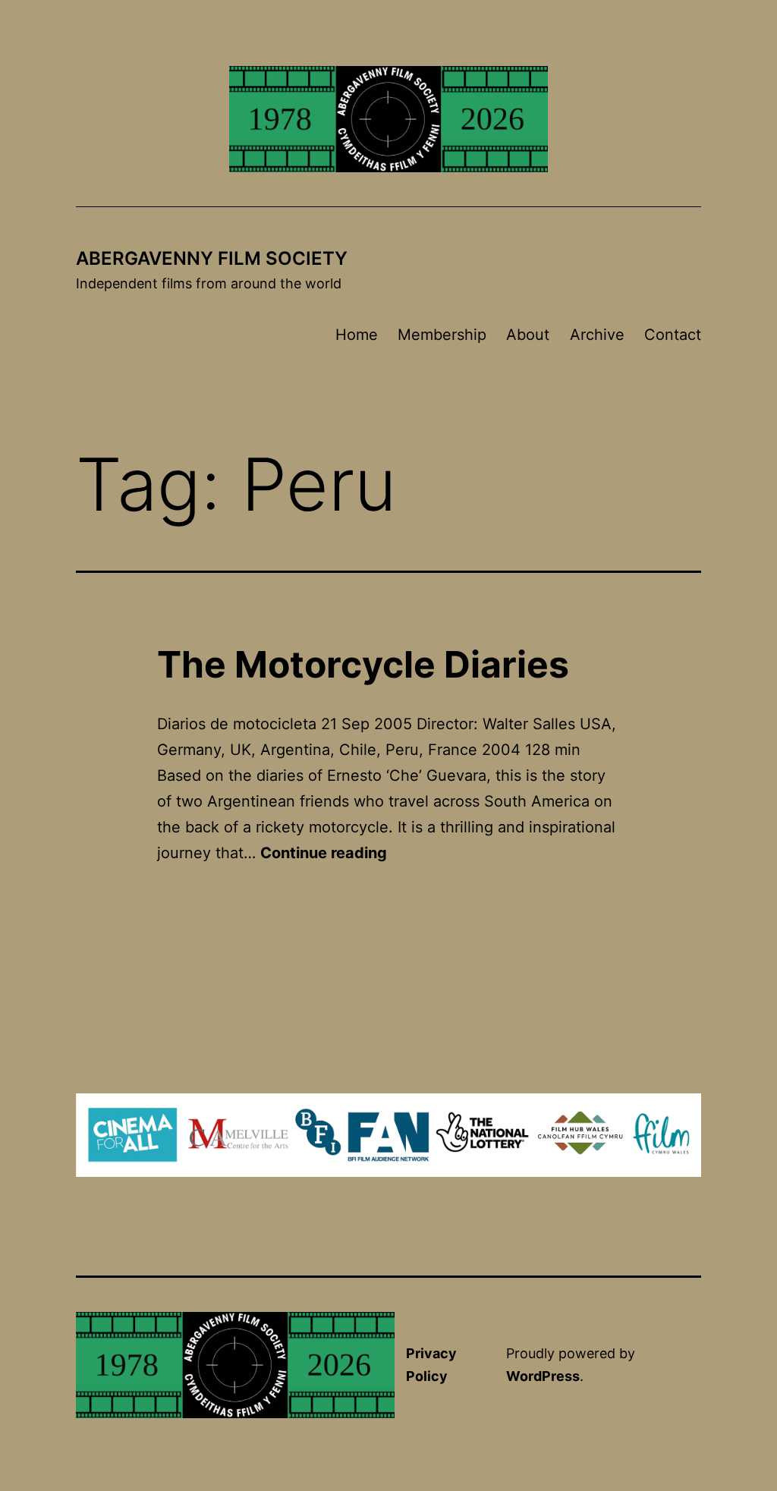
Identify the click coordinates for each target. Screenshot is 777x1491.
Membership (442, 335)
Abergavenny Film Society (212, 258)
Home (356, 335)
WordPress (543, 1376)
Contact (672, 335)
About (527, 335)
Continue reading (323, 853)
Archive (597, 335)
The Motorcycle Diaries (363, 664)
